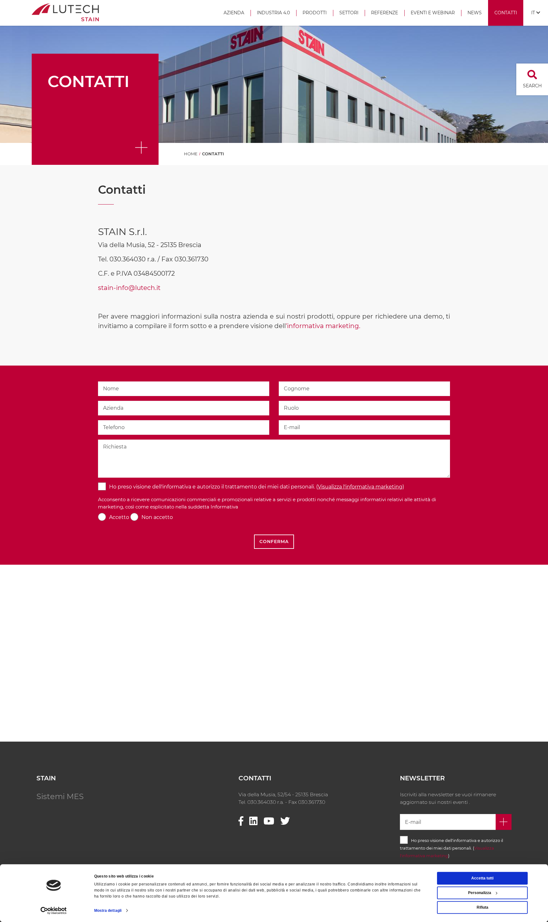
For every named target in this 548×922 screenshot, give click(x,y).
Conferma (274, 541)
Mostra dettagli (108, 910)
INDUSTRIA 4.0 (273, 13)
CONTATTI (505, 13)
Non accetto (157, 517)
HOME (191, 153)
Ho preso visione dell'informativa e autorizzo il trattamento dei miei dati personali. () (256, 487)
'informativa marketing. (324, 326)
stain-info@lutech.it (129, 288)
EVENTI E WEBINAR (433, 13)
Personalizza (479, 893)
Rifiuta (482, 907)
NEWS (474, 13)
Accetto (119, 517)
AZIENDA (234, 13)
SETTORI (348, 13)
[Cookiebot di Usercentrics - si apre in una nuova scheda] (54, 910)
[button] (535, 13)
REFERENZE (384, 13)
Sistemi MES (60, 796)
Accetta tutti (482, 878)
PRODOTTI (315, 13)
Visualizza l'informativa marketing (360, 487)
